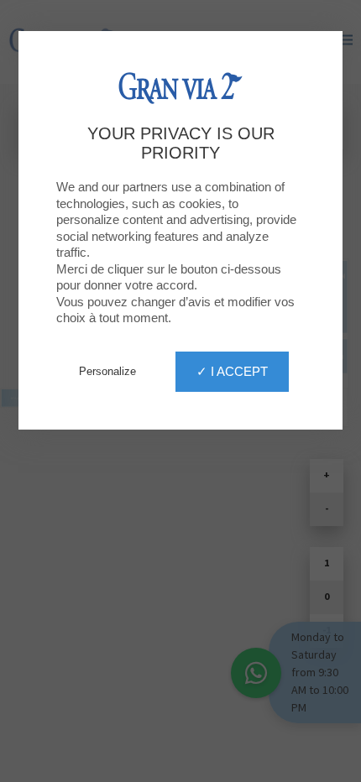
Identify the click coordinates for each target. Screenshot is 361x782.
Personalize (107, 371)
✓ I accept (232, 371)
